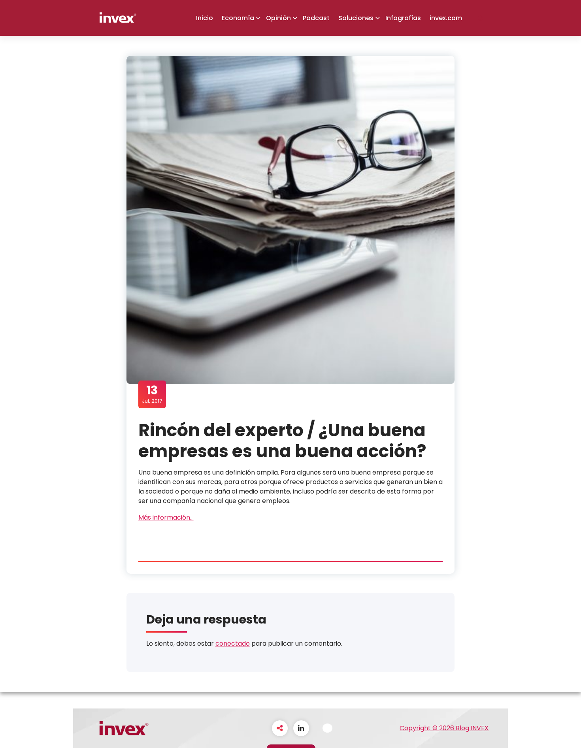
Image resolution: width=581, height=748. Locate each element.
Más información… (166, 517)
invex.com (446, 18)
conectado (232, 643)
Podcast (316, 18)
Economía (238, 18)
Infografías (403, 18)
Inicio (204, 18)
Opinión (278, 18)
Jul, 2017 (152, 394)
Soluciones (356, 18)
